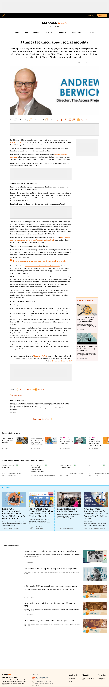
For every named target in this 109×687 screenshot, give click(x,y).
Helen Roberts (15, 400)
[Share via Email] (73, 119)
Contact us (72, 678)
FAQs (70, 681)
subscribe (102, 15)
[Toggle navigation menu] (3, 15)
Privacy (71, 680)
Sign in (90, 15)
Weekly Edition (78, 32)
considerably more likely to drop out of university (42, 266)
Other (92, 32)
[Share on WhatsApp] (57, 119)
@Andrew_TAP (66, 361)
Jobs (26, 32)
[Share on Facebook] (61, 119)
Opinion (36, 32)
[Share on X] (65, 119)
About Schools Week (88, 678)
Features (48, 32)
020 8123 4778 (38, 685)
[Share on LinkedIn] (69, 119)
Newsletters (101, 680)
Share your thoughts (41, 419)
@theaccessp (56, 361)
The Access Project (40, 356)
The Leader (62, 32)
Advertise (85, 680)
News (17, 32)
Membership (101, 678)
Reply (14, 412)
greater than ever (16, 142)
